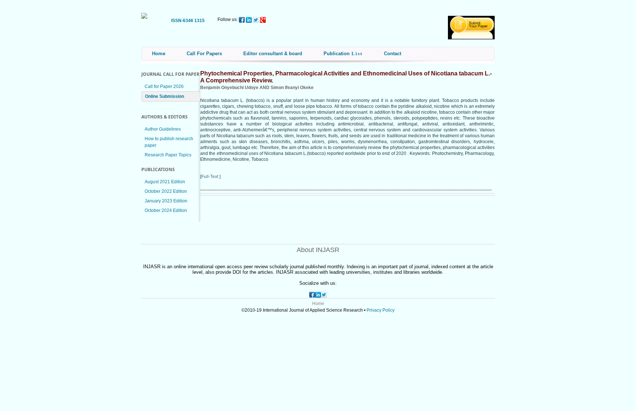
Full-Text (209, 176)
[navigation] (144, 14)
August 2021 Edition (165, 181)
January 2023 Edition (166, 200)
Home (158, 53)
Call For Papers (204, 53)
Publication (343, 53)
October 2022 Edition (166, 191)
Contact (392, 53)
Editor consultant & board (272, 53)
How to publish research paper (169, 142)
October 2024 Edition (166, 210)
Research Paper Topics (168, 154)
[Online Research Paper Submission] (471, 37)
